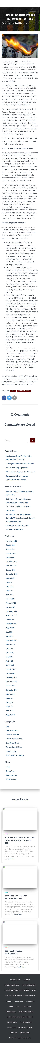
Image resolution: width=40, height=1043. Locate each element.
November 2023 (11, 541)
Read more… (11, 859)
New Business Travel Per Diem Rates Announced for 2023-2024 (20, 840)
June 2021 (9, 636)
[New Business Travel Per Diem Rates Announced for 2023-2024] (20, 819)
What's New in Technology (15, 755)
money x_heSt (11, 491)
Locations (27, 1006)
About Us (27, 980)
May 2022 (9, 591)
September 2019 (11, 690)
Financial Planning (24, 391)
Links (18, 1006)
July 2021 (9, 632)
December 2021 (11, 611)
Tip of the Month (11, 751)
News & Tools (11, 1011)
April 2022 (9, 595)
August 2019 (10, 694)
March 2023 (10, 549)
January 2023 (10, 557)
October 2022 (10, 570)
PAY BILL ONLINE (12, 1022)
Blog (13, 391)
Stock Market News (12, 743)
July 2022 (9, 582)
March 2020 (10, 665)
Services (14, 1033)
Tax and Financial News (14, 747)
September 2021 (11, 624)
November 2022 (11, 566)
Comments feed (11, 775)
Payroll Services (27, 1022)
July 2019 (9, 698)
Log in (8, 767)
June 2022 (9, 586)
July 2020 (9, 648)
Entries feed (10, 771)
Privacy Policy (15, 980)
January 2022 (10, 607)
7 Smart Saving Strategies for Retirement (20, 472)
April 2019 (9, 711)
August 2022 (10, 578)
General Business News (14, 739)
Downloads (30, 1001)
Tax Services (24, 1033)
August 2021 (10, 628)
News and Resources (26, 1011)
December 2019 (11, 677)
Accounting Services (12, 985)
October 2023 (10, 545)
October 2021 (10, 620)
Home (11, 1006)
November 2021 (11, 615)
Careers (9, 1001)
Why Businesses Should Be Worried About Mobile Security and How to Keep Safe (20, 518)
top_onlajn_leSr (11, 514)
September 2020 (11, 640)
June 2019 (9, 702)
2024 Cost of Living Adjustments (17, 468)
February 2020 (11, 669)
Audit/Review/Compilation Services (17, 990)
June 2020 (9, 653)
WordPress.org (11, 779)
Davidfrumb (10, 526)
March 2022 (10, 599)
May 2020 (9, 657)
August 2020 (10, 644)
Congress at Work (12, 730)
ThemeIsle (27, 1038)
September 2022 (11, 574)
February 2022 (11, 603)
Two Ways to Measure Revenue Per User (20, 464)
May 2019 (9, 706)
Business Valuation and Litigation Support (20, 996)
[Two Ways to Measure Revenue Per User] (20, 877)
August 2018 (10, 715)
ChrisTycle (9, 499)
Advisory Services (29, 985)
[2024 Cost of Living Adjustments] (20, 932)
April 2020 (9, 661)
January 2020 (10, 673)
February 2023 (11, 553)
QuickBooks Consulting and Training (20, 1027)
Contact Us (19, 1001)
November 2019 (11, 682)
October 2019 (10, 686)
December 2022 (11, 562)
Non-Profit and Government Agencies (20, 1017)
